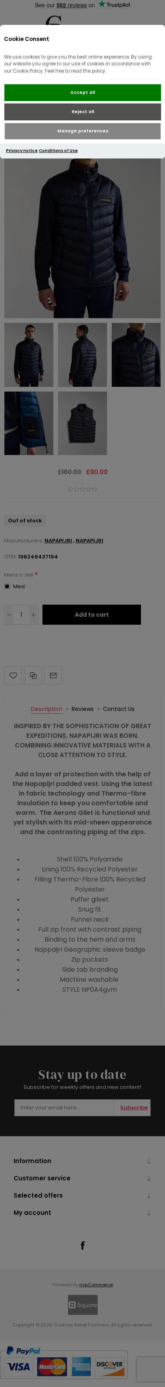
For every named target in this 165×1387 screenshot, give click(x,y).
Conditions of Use (58, 151)
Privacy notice (22, 151)
